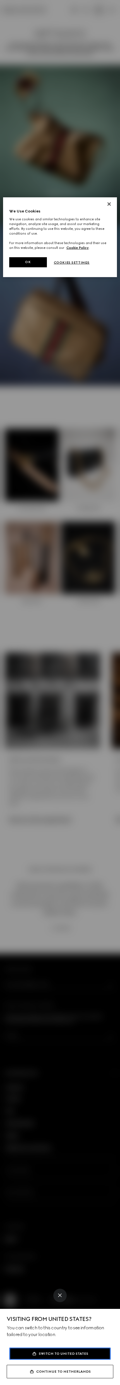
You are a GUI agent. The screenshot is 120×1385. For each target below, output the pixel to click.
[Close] (60, 1295)
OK (28, 262)
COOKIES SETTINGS (72, 263)
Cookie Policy (77, 248)
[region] (60, 237)
